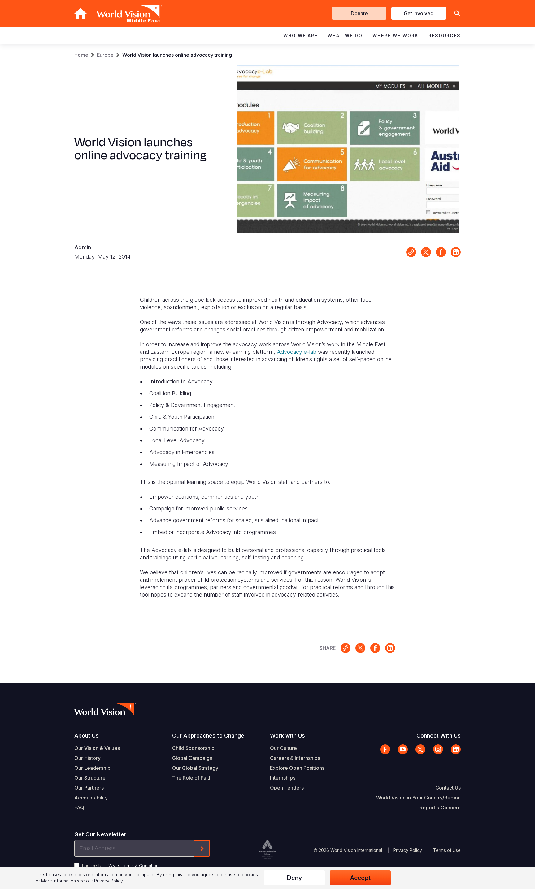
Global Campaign (192, 758)
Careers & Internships (295, 758)
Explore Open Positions (297, 768)
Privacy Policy (407, 850)
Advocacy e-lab (296, 351)
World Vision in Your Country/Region (418, 798)
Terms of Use (447, 850)
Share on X (426, 252)
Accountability (91, 798)
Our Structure (90, 778)
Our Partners (89, 788)
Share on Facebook (441, 252)
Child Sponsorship (193, 748)
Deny (294, 878)
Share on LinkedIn (456, 252)
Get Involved (418, 13)
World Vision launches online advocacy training (177, 55)
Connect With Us (438, 735)
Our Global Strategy (195, 768)
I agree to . (122, 865)
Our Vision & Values (97, 748)
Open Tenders (287, 788)
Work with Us (287, 735)
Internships (282, 778)
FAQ (79, 807)
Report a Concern (440, 807)
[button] (457, 13)
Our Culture (283, 748)
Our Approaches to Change (208, 735)
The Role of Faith (192, 778)
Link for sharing (411, 252)
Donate (359, 13)
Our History (87, 758)
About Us (86, 735)
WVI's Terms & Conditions (134, 865)
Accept (360, 878)
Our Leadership (92, 768)
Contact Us (448, 788)
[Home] (80, 13)
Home (81, 55)
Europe (105, 55)
